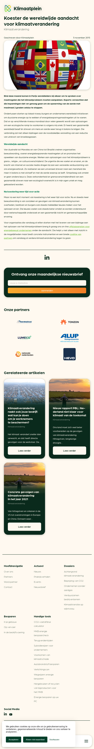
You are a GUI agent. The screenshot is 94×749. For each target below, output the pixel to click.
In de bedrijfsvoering (14, 632)
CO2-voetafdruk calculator (42, 623)
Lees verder (24, 450)
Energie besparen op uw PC (46, 699)
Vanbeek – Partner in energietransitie (69, 338)
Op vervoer (10, 627)
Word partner (11, 581)
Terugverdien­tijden (43, 640)
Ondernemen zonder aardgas (74, 587)
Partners (8, 576)
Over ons (8, 571)
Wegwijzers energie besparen (44, 676)
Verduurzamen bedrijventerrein (72, 597)
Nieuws (37, 571)
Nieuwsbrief (40, 587)
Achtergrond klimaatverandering (74, 573)
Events (37, 581)
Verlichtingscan (41, 669)
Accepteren (13, 739)
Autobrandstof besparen (46, 664)
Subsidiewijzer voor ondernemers (43, 647)
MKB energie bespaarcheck (41, 633)
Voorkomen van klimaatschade (42, 656)
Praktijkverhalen (42, 576)
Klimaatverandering (16, 29)
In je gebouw (10, 621)
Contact (8, 587)
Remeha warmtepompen (69, 322)
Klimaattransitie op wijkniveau (73, 606)
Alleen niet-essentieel (35, 739)
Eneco (69, 354)
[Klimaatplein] (8, 9)
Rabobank (24, 354)
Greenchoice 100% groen (24, 322)
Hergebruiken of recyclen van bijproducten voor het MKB (46, 687)
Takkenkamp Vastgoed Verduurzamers (24, 338)
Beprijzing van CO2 (73, 580)
